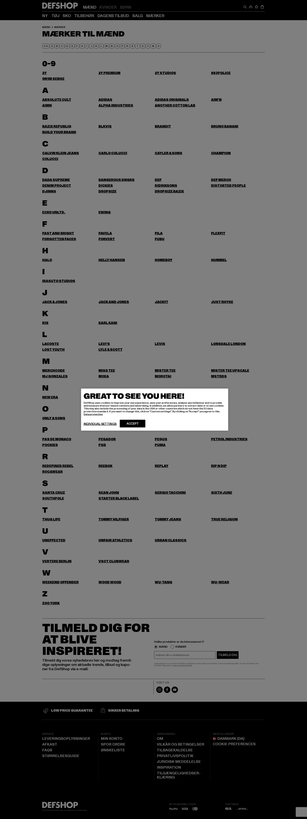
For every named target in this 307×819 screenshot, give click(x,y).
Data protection (93, 414)
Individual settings (100, 424)
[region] (154, 409)
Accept (132, 423)
